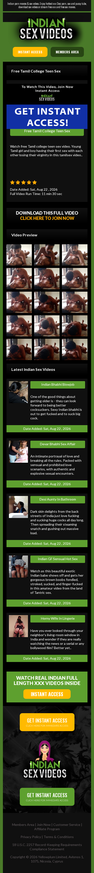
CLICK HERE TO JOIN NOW (47, 218)
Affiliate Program (47, 829)
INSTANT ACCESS (30, 51)
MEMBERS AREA (67, 51)
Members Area (23, 825)
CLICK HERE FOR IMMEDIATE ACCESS (47, 722)
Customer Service (66, 825)
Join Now (44, 825)
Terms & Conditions (59, 837)
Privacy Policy (30, 837)
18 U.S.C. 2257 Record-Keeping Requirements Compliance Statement (47, 847)
